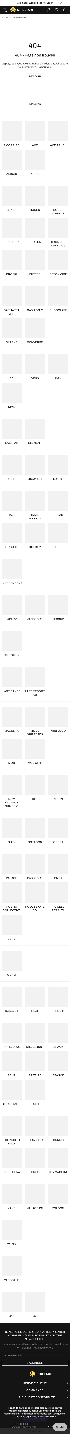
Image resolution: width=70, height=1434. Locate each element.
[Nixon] (58, 785)
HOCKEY (35, 547)
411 (11, 1316)
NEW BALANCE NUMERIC (11, 802)
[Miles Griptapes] (35, 717)
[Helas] (58, 501)
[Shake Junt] (35, 1033)
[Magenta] (12, 717)
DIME (11, 406)
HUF (58, 547)
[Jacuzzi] (12, 605)
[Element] (35, 429)
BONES (35, 210)
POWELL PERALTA (58, 908)
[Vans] (12, 1194)
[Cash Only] (35, 296)
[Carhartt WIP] (12, 296)
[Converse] (35, 328)
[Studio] (35, 1090)
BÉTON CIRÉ (58, 274)
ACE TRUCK (58, 145)
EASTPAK (11, 442)
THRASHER (35, 1140)
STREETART (11, 1104)
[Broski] (12, 260)
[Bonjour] (12, 228)
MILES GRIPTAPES (35, 732)
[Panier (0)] (65, 10)
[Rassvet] (12, 997)
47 (35, 1316)
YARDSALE (11, 1280)
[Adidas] (12, 160)
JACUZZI (12, 619)
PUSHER (12, 938)
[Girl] (12, 465)
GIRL (11, 479)
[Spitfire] (35, 1061)
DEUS (35, 378)
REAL (35, 1010)
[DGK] (58, 364)
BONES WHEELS (58, 212)
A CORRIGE (12, 145)
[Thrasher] (35, 1126)
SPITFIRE (34, 1075)
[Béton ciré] (58, 260)
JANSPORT (35, 619)
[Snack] (58, 1033)
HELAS (58, 515)
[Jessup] (58, 605)
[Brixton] (35, 228)
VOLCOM (58, 1208)
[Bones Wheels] (58, 196)
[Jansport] (35, 605)
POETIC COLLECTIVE (12, 908)
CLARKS (11, 342)
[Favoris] (57, 10)
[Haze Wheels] (35, 501)
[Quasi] (12, 961)
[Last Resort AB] (35, 677)
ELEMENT (35, 442)
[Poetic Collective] (12, 892)
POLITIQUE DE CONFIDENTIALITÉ (24, 1426)
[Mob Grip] (35, 749)
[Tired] (35, 1158)
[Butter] (35, 260)
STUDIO (35, 1104)
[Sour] (12, 1061)
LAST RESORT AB (35, 693)
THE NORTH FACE (11, 1142)
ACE (35, 145)
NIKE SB (35, 799)
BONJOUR (12, 242)
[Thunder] (58, 1126)
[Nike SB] (35, 785)
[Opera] (58, 828)
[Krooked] (12, 641)
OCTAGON (35, 842)
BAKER (12, 210)
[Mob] (12, 749)
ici (67, 63)
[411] (12, 1302)
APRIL (35, 174)
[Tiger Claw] (12, 1158)
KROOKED (11, 655)
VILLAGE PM (35, 1208)
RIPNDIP (58, 1010)
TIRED (35, 1172)
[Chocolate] (58, 296)
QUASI (11, 974)
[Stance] (58, 1061)
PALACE (11, 878)
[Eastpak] (12, 429)
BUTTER (35, 274)
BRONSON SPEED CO (58, 244)
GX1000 (58, 479)
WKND (11, 1244)
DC (12, 378)
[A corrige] (12, 131)
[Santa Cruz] (12, 1033)
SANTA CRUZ (12, 1046)
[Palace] (12, 864)
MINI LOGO (58, 730)
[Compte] (49, 10)
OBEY (12, 842)
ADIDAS (11, 174)
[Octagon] (35, 828)
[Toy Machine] (58, 1158)
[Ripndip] (58, 997)
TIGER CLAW (12, 1172)
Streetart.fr (13, 9)
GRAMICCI (35, 479)
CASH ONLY (35, 310)
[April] (35, 160)
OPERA (58, 842)
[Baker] (12, 196)
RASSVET (11, 1010)
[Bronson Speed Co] (58, 228)
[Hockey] (35, 533)
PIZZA (58, 878)
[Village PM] (35, 1194)
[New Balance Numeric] (12, 785)
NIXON (58, 799)
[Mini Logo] (58, 717)
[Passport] (35, 864)
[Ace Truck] (58, 131)
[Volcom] (58, 1194)
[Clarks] (12, 328)
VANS (11, 1208)
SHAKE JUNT (35, 1046)
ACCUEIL (5, 17)
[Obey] (12, 828)
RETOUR (35, 76)
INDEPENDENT (12, 583)
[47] (35, 1302)
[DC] (12, 364)
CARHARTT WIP (11, 312)
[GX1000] (58, 465)
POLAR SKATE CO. (35, 908)
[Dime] (12, 393)
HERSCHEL (11, 547)
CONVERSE (35, 342)
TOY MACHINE (58, 1172)
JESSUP (58, 619)
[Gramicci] (35, 465)
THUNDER (58, 1140)
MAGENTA (12, 730)
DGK (58, 378)
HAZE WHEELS (35, 517)
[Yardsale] (12, 1266)
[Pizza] (58, 864)
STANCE (58, 1075)
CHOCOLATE (58, 310)
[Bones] (35, 196)
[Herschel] (12, 533)
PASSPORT (35, 878)
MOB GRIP (35, 762)
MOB (11, 762)
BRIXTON (35, 242)
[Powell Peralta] (58, 892)
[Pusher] (12, 925)
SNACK (58, 1046)
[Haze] (12, 501)
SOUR (11, 1075)
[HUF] (58, 533)
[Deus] (35, 364)
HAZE (11, 515)
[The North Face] (12, 1126)
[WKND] (12, 1230)
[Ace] (35, 131)
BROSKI (11, 274)
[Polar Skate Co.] (35, 892)
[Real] (35, 997)
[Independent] (12, 569)
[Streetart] (12, 1090)
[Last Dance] (12, 677)
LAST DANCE (12, 691)
